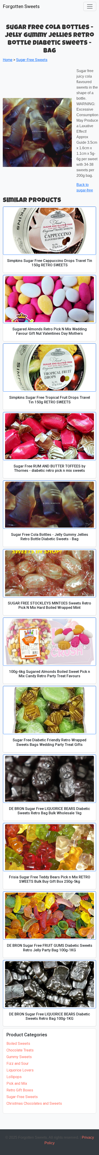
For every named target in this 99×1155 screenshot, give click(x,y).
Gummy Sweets (19, 1057)
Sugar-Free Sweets (22, 1097)
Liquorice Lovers (20, 1070)
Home (7, 60)
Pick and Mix (16, 1083)
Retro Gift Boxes (19, 1090)
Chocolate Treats (20, 1050)
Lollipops (14, 1077)
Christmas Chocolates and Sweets (34, 1103)
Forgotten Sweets (21, 6)
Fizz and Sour (17, 1063)
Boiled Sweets (18, 1043)
